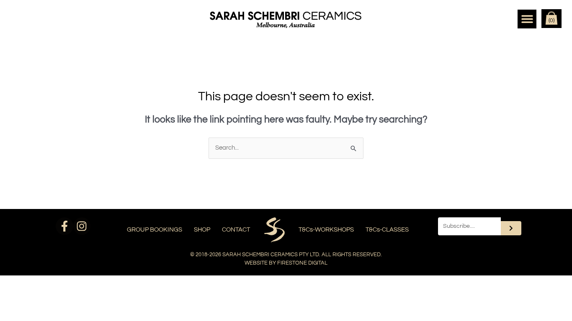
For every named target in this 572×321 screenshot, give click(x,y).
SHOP (202, 230)
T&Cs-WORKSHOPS (326, 230)
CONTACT (236, 230)
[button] (527, 19)
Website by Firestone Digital (286, 263)
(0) (551, 20)
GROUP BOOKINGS (154, 230)
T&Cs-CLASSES (387, 230)
